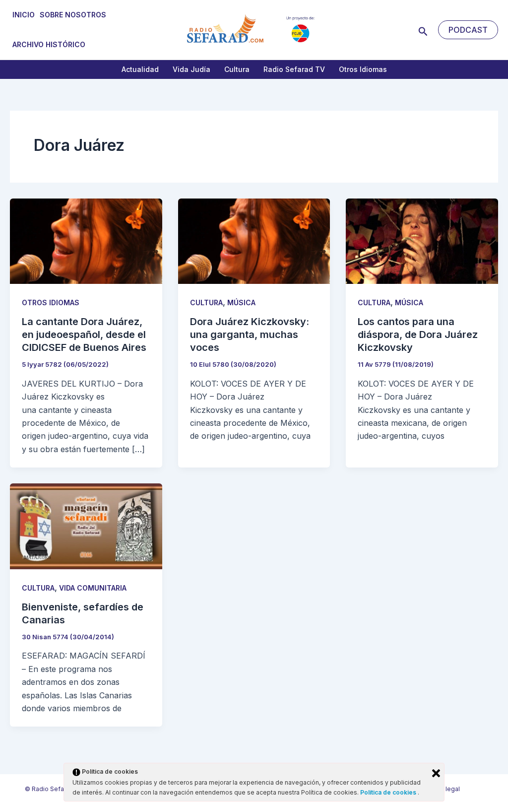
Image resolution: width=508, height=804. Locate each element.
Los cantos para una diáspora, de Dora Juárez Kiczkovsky (418, 334)
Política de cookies (389, 792)
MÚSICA (241, 302)
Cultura (237, 69)
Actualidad (140, 69)
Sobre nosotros (73, 14)
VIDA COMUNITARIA (93, 588)
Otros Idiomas (363, 69)
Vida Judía (191, 69)
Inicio (23, 14)
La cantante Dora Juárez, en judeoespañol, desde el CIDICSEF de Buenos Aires (84, 334)
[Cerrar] (436, 773)
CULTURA (206, 302)
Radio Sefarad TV (294, 69)
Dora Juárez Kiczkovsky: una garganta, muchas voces (249, 334)
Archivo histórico (48, 44)
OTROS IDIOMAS (50, 302)
